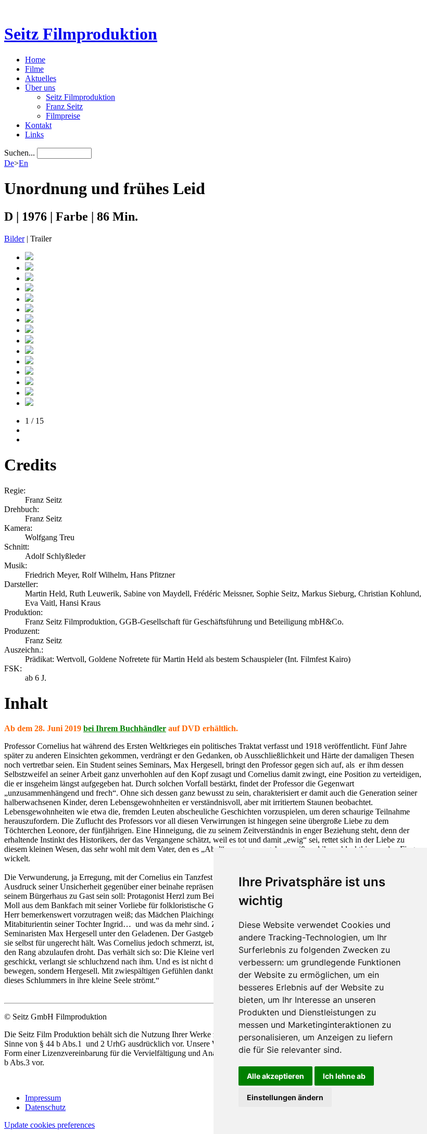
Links (34, 134)
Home (35, 59)
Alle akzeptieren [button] (275, 1076)
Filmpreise (63, 115)
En (23, 163)
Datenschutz (45, 1107)
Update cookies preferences (49, 1124)
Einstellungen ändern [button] (285, 1097)
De (9, 163)
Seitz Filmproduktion (80, 33)
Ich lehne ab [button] (344, 1076)
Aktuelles (40, 78)
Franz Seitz (64, 106)
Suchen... (19, 152)
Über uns (40, 87)
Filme (34, 69)
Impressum (43, 1097)
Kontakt (38, 125)
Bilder (14, 238)
